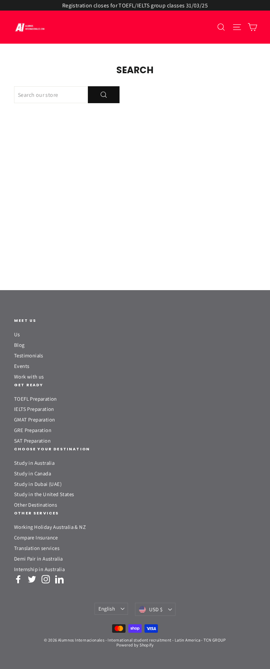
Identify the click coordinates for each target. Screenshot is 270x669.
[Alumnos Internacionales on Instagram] (45, 579)
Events (21, 366)
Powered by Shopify (135, 645)
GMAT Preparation (34, 419)
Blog (19, 345)
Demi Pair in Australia (38, 558)
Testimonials (28, 355)
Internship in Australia (39, 569)
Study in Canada (32, 473)
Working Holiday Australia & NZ (50, 527)
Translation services (36, 548)
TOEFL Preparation (35, 398)
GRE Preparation (32, 430)
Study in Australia (34, 462)
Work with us (29, 376)
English (106, 608)
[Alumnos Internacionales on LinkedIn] (59, 579)
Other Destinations (35, 504)
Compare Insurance (36, 537)
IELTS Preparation (34, 409)
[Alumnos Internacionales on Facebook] (18, 579)
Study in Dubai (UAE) (38, 484)
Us (17, 334)
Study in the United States (44, 494)
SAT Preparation (32, 440)
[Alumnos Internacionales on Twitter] (32, 579)
